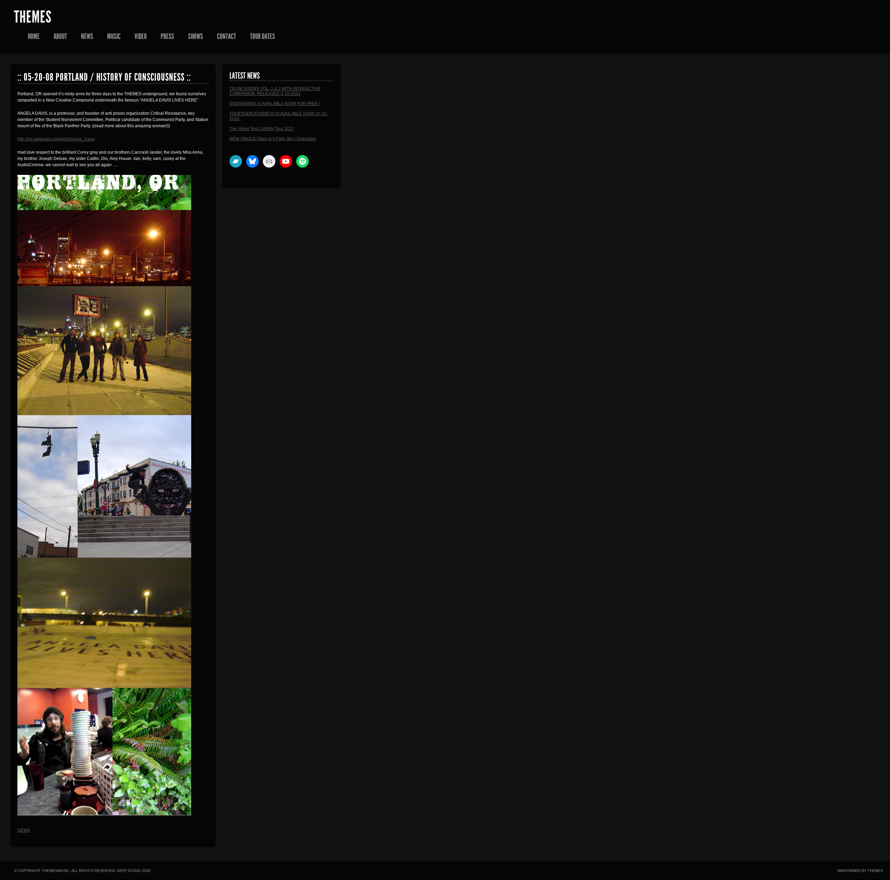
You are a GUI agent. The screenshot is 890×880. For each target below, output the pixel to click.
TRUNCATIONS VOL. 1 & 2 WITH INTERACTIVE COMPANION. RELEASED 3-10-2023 (275, 91)
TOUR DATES (262, 36)
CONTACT (226, 36)
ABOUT (60, 36)
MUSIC (114, 36)
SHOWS (195, 36)
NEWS (87, 36)
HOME (34, 36)
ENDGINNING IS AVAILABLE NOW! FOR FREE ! (274, 103)
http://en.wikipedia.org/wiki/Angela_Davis (56, 139)
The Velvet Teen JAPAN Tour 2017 (261, 128)
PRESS (167, 36)
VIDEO (141, 36)
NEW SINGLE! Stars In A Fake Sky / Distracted (272, 138)
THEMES (32, 17)
